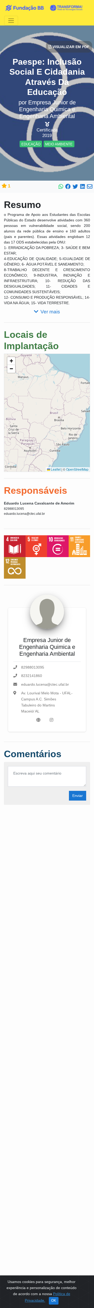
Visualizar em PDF (70, 47)
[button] (11, 361)
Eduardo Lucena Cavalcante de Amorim (39, 503)
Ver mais (50, 311)
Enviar (77, 795)
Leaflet (55, 469)
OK (53, 1300)
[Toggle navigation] (11, 21)
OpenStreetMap (77, 469)
